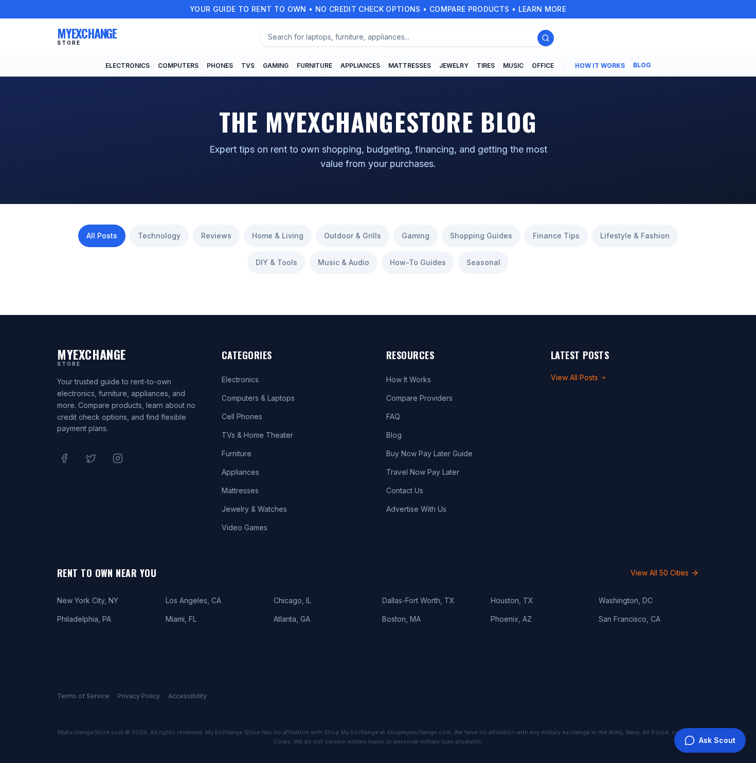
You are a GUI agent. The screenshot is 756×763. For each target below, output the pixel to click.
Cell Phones (242, 416)
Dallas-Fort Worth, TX (418, 600)
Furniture (314, 65)
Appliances (360, 65)
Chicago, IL (292, 600)
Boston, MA (401, 619)
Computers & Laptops (258, 398)
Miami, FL (181, 619)
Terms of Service (83, 696)
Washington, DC (626, 600)
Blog (642, 65)
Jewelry (454, 65)
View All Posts (574, 377)
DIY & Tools (276, 262)
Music (513, 65)
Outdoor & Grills (352, 235)
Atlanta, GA (292, 619)
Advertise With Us (416, 509)
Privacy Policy (139, 696)
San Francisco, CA (629, 619)
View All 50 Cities (660, 572)
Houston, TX (512, 600)
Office (543, 65)
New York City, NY (87, 600)
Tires (486, 65)
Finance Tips (556, 235)
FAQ (393, 416)
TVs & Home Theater (257, 435)
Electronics (127, 65)
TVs (248, 65)
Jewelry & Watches (254, 509)
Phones (220, 65)
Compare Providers (419, 398)
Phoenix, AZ (511, 619)
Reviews (216, 235)
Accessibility (187, 696)
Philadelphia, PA (84, 619)
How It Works (600, 65)
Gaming (276, 65)
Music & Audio (343, 262)
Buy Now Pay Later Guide (429, 453)
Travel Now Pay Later (422, 472)
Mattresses (409, 65)
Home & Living (277, 235)
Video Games (244, 527)
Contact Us (404, 490)
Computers (178, 65)
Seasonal (483, 262)
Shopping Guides (481, 235)
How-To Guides (418, 262)
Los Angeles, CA (193, 600)
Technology (159, 235)
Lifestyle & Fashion (635, 235)
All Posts (101, 235)
